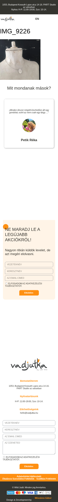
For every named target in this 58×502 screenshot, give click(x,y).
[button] (20, 19)
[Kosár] (56, 19)
